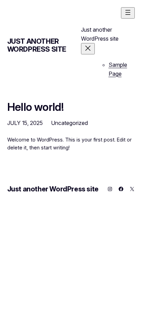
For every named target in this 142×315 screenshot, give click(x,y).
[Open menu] (128, 13)
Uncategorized (69, 122)
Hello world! (35, 107)
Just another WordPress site (36, 45)
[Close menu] (88, 48)
